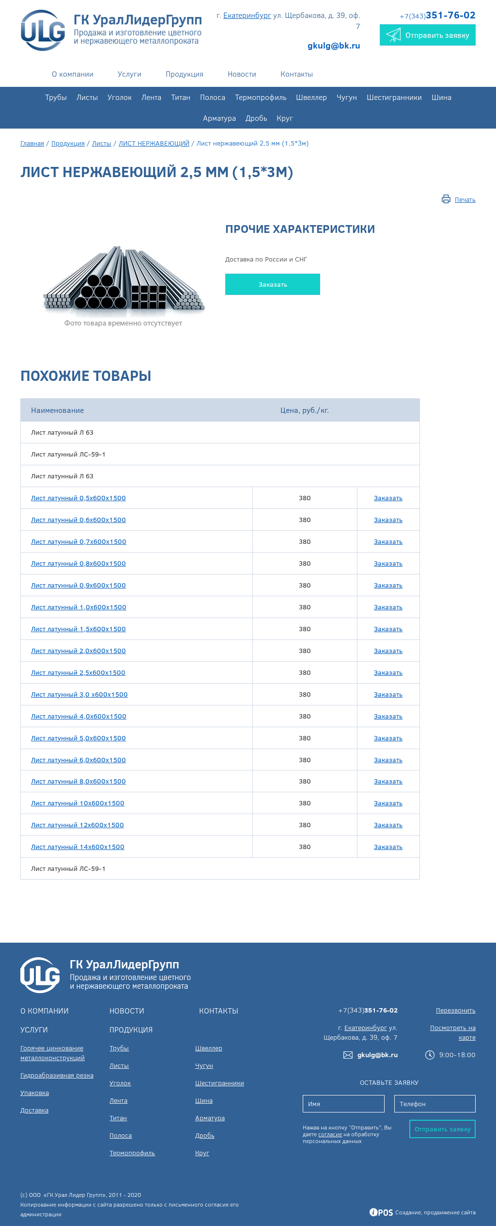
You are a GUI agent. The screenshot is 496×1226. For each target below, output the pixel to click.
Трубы (56, 97)
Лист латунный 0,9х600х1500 (78, 584)
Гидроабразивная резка (56, 1074)
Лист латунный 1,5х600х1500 (78, 628)
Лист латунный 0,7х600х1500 (78, 541)
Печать (465, 199)
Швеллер (311, 97)
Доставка (34, 1109)
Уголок (120, 97)
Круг (285, 118)
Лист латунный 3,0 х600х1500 (79, 694)
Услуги (129, 73)
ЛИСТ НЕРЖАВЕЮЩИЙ (154, 142)
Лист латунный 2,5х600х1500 (78, 672)
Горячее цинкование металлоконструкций (52, 1052)
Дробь (256, 118)
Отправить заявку (443, 1128)
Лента (151, 97)
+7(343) (438, 15)
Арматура (219, 118)
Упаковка (34, 1092)
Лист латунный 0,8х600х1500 (78, 563)
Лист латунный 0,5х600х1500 (78, 497)
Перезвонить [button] (456, 1009)
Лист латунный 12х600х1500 (77, 824)
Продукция (184, 73)
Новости (242, 73)
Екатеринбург (247, 15)
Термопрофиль (260, 97)
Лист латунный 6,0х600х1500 (78, 759)
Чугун (347, 97)
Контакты (296, 73)
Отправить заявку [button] (437, 35)
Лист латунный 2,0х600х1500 (78, 650)
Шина (441, 97)
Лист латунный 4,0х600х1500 (78, 715)
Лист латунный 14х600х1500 (77, 846)
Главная (32, 142)
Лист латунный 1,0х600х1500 (78, 606)
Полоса (212, 97)
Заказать (273, 284)
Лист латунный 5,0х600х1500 (78, 737)
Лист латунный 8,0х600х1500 (78, 780)
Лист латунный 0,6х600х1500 (78, 519)
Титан (180, 97)
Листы (87, 97)
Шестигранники (394, 97)
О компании (72, 73)
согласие (330, 1134)
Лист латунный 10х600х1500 (77, 802)
